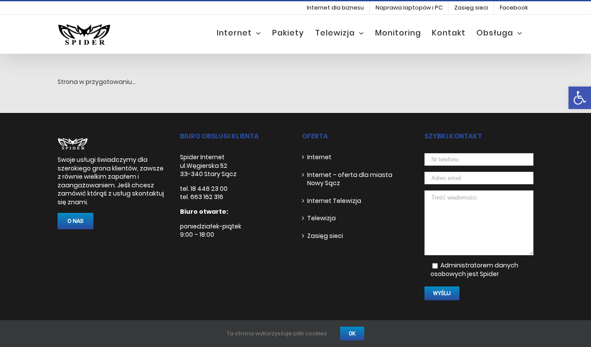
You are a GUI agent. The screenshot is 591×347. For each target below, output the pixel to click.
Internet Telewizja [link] (334, 201)
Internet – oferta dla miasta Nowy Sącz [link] (349, 179)
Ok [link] (352, 334)
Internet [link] (319, 157)
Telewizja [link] (321, 218)
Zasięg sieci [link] (325, 236)
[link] (580, 98)
